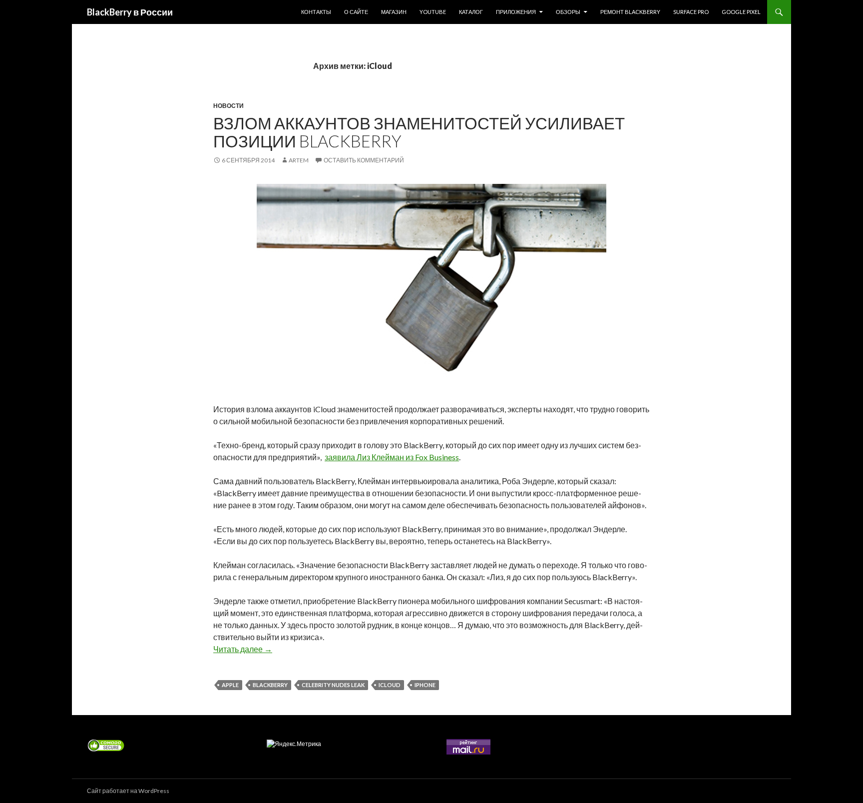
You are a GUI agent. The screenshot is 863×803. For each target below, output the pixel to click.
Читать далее (242, 649)
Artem (299, 160)
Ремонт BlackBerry (630, 11)
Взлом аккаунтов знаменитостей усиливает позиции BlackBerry (419, 132)
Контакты (316, 11)
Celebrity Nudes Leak (333, 685)
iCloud (390, 685)
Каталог (471, 11)
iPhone (425, 685)
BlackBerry (270, 685)
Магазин (394, 11)
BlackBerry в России (130, 11)
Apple (230, 685)
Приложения (516, 11)
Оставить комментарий (364, 160)
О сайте (356, 11)
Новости (228, 105)
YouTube (433, 11)
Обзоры (568, 11)
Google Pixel (741, 11)
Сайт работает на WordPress (128, 791)
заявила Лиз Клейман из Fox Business (392, 457)
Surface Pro (691, 11)
